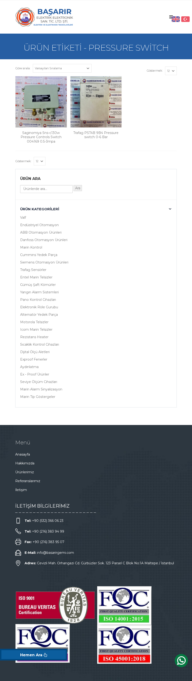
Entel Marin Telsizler (36, 277)
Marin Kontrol (31, 247)
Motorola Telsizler (34, 322)
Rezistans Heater (34, 337)
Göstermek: (155, 70)
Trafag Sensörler (33, 270)
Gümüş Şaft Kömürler (38, 285)
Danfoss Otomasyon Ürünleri (43, 240)
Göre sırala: (22, 68)
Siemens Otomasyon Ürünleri (44, 262)
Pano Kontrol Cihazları (38, 300)
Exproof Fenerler (33, 359)
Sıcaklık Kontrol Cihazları (39, 344)
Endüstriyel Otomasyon (39, 225)
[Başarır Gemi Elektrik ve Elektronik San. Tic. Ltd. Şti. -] (44, 17)
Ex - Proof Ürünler (34, 374)
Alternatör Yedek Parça (39, 314)
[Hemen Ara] (33, 654)
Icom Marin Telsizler (36, 329)
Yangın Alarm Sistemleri (39, 292)
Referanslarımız (27, 481)
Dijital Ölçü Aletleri (35, 352)
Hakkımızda (24, 463)
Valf (23, 217)
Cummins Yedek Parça (38, 255)
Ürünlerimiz (24, 472)
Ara (77, 188)
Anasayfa (22, 454)
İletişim (21, 490)
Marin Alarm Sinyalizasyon (41, 389)
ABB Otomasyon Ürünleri (41, 232)
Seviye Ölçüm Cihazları (38, 382)
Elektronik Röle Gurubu (39, 307)
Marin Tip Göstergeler (37, 397)
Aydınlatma (29, 367)
